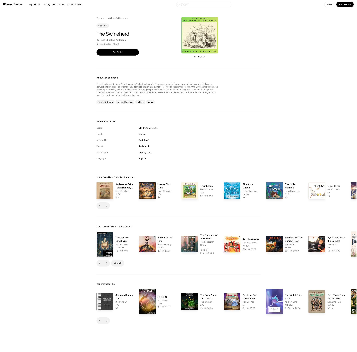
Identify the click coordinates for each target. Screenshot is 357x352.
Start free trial (345, 4)
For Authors (58, 4)
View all (117, 263)
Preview (201, 57)
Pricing (47, 4)
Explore (32, 4)
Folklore (140, 102)
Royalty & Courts (105, 102)
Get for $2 (118, 52)
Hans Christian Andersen (113, 40)
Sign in (330, 4)
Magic (150, 102)
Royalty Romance (125, 102)
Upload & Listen (74, 4)
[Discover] (39, 4)
